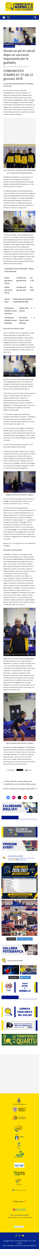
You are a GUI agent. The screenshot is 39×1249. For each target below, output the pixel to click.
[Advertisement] (19, 130)
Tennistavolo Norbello (22, 66)
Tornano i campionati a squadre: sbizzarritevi (19, 789)
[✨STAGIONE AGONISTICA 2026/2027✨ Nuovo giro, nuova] (19, 881)
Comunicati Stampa (9, 46)
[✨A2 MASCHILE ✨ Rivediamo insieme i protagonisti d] (19, 918)
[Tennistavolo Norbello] (4, 17)
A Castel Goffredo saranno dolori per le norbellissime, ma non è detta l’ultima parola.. (20, 782)
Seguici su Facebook (10, 817)
